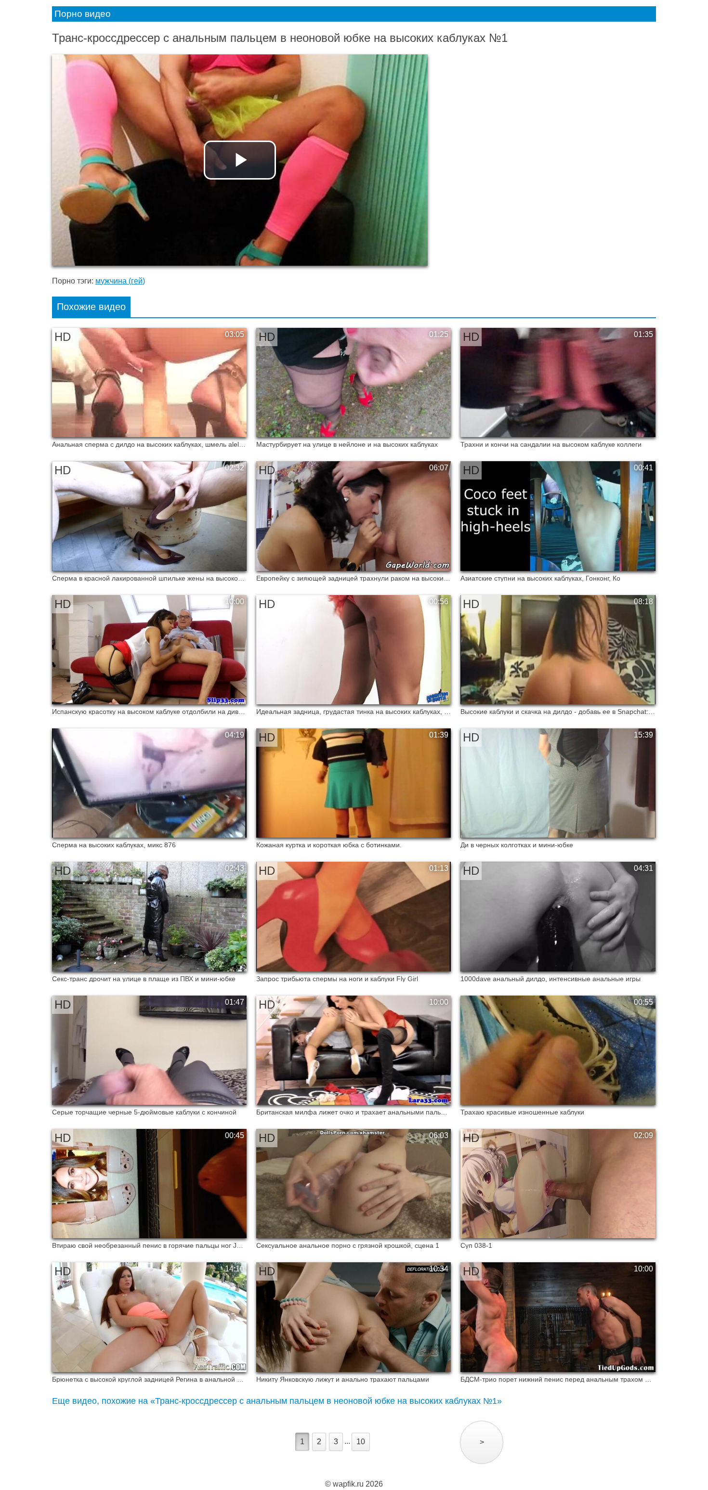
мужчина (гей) (120, 281)
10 (360, 1442)
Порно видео (82, 14)
